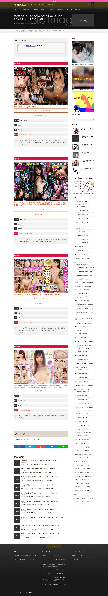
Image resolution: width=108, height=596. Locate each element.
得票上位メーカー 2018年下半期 (82, 468)
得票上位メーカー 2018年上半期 (82, 487)
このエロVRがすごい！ (27, 592)
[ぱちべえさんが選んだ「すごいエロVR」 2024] (75, 130)
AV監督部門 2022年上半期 (81, 297)
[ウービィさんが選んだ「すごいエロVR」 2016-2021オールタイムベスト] (17, 479)
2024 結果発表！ (54, 1)
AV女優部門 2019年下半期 (81, 417)
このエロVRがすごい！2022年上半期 (82, 286)
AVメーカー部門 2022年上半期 (82, 300)
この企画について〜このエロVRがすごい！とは (83, 551)
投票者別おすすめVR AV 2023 (82, 258)
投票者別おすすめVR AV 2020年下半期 (84, 385)
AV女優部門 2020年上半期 (81, 395)
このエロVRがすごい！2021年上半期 (82, 345)
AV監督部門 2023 (79, 250)
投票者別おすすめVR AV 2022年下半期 (84, 282)
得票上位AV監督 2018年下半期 (82, 465)
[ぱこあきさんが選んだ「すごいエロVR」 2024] (75, 171)
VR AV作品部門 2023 (80, 228)
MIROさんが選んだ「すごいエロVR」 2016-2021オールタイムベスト (39, 485)
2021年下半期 (51, 9)
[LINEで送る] (62, 446)
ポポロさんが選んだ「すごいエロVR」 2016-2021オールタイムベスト (39, 509)
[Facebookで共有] (19, 446)
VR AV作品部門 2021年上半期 (82, 348)
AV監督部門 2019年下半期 (81, 421)
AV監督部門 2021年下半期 (81, 333)
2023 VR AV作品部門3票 (82, 235)
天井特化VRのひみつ (20, 563)
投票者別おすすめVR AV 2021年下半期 (84, 341)
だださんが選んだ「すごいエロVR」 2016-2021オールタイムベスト (39, 468)
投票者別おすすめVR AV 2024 (82, 222)
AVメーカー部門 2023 (80, 254)
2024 (15, 9)
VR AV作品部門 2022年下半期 (82, 264)
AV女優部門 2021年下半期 (81, 330)
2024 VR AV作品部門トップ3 (83, 206)
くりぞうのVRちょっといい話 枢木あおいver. (53, 570)
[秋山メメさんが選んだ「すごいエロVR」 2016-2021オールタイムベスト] (17, 503)
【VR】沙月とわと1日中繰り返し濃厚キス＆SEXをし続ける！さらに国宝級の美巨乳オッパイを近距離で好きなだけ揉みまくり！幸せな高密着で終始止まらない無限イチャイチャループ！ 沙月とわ (40, 386)
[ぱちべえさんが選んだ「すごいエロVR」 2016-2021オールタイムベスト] (17, 528)
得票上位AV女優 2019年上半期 (82, 439)
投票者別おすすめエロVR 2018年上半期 (84, 490)
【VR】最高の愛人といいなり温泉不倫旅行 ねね (26, 106)
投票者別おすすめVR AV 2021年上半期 (84, 363)
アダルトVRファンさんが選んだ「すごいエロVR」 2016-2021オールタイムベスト (42, 517)
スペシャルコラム (78, 505)
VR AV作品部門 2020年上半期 (82, 391)
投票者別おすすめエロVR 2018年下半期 (84, 472)
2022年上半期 (35, 9)
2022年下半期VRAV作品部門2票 (84, 275)
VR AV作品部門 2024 (80, 204)
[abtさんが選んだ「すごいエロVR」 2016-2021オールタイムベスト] (17, 463)
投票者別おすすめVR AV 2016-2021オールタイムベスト (33, 23)
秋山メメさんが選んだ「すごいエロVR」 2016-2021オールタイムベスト (40, 501)
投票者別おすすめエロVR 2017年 (82, 501)
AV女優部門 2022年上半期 (81, 293)
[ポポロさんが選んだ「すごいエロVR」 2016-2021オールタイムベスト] (17, 511)
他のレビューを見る (26, 134)
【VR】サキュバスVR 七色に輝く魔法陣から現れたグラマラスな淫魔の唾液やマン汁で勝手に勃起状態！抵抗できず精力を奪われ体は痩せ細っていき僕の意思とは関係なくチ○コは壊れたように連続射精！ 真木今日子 (40, 203)
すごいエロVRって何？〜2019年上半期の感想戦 (54, 584)
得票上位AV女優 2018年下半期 (82, 461)
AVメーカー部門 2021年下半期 (82, 337)
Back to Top (54, 546)
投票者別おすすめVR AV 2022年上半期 (84, 304)
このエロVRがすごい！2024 (80, 201)
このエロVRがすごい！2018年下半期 (82, 454)
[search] (93, 120)
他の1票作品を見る (26, 410)
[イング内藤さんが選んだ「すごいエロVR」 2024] (75, 138)
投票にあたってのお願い (77, 555)
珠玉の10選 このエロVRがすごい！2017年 (83, 498)
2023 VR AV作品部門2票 (82, 239)
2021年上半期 (59, 9)
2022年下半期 (26, 9)
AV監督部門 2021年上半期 (81, 355)
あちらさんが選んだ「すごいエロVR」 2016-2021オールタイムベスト (39, 493)
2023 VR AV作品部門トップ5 (83, 231)
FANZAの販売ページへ (41, 115)
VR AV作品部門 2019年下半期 (82, 413)
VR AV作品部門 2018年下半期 (82, 457)
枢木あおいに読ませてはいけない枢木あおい (25, 555)
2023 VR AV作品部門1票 (82, 242)
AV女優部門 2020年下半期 (81, 373)
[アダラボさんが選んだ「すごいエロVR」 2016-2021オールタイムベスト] (17, 536)
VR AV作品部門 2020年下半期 (82, 370)
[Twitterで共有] (30, 446)
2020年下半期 (68, 9)
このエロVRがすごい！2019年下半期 (82, 411)
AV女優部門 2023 (79, 246)
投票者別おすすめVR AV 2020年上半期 (84, 407)
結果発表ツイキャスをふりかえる (51, 555)
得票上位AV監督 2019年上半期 (82, 443)
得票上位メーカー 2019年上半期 (82, 447)
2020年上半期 (77, 9)
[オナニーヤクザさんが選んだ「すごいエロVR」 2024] (75, 163)
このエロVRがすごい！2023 (80, 226)
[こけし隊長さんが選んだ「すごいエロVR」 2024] (75, 147)
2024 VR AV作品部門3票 (82, 210)
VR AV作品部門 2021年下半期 (82, 326)
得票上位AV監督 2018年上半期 (82, 483)
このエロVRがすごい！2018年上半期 (82, 476)
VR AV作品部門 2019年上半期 (82, 435)
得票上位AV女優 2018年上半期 (82, 479)
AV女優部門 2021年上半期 (81, 352)
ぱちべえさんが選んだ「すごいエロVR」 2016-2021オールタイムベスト (40, 525)
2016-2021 (42, 9)
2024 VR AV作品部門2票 (82, 214)
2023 (19, 9)
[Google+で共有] (40, 446)
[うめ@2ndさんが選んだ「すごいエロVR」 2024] (75, 155)
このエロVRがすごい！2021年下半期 (82, 323)
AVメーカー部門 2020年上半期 (82, 403)
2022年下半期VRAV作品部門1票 (84, 279)
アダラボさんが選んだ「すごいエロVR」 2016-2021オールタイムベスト (40, 533)
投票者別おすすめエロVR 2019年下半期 (84, 429)
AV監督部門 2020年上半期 (81, 399)
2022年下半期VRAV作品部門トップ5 (85, 267)
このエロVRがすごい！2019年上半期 (82, 432)
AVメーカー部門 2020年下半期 (82, 381)
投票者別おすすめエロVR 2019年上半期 (84, 450)
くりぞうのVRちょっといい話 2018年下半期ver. (54, 573)
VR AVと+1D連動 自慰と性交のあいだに (24, 559)
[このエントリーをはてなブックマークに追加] (51, 446)
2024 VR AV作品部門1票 (82, 218)
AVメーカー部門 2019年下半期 (82, 425)
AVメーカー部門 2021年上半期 (82, 359)
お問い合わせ (75, 559)
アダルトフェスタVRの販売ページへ (40, 110)
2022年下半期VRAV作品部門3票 (84, 271)
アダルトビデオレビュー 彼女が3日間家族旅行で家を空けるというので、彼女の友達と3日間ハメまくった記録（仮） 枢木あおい (54, 579)
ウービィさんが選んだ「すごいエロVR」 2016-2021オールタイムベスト (40, 476)
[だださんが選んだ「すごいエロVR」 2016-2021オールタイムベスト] (17, 471)
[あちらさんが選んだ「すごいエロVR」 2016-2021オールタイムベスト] (17, 495)
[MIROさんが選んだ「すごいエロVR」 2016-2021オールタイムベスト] (17, 487)
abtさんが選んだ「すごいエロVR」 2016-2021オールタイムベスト (38, 460)
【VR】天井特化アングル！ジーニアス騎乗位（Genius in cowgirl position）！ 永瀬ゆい (37, 294)
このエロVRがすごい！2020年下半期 (82, 367)
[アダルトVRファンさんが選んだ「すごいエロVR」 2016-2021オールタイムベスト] (17, 519)
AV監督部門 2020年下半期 (81, 377)
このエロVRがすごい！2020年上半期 (82, 389)
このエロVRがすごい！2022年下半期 (82, 262)
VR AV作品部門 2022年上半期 (82, 289)
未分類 (75, 494)
